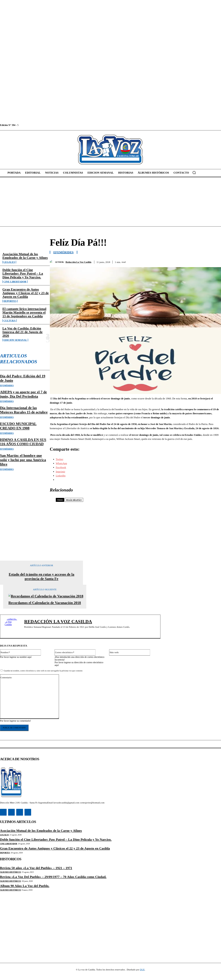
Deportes (10, 301)
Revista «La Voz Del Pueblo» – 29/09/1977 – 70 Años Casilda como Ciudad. (53, 877)
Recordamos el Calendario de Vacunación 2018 (44, 603)
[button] (194, 172)
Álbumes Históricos (10, 872)
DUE (142, 969)
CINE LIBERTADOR (14, 281)
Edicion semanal (15, 340)
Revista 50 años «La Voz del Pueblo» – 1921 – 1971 (36, 868)
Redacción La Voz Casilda (78, 262)
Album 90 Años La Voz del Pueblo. (24, 886)
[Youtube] (41, 125)
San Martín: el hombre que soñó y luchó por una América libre (23, 460)
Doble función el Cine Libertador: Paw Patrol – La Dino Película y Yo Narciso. (22, 273)
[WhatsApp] (205, 261)
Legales (9, 262)
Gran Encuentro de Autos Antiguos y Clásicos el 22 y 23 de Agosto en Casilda (25, 292)
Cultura (9, 320)
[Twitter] (34, 125)
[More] (216, 261)
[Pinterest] (194, 261)
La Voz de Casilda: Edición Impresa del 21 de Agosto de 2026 (22, 331)
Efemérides (7, 385)
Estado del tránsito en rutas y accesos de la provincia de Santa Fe (41, 576)
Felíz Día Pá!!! (74, 500)
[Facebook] (21, 125)
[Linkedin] (28, 125)
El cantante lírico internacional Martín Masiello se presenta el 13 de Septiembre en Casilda (24, 312)
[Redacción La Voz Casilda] (52, 262)
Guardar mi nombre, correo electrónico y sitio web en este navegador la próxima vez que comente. (43, 671)
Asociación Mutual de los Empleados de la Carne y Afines (25, 255)
